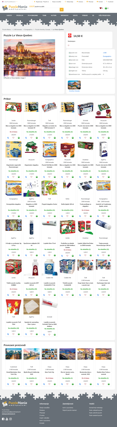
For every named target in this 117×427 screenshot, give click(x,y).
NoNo (67, 199)
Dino (49, 238)
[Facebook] (3, 419)
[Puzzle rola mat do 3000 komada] (80, 138)
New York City (49, 372)
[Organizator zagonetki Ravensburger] (8, 177)
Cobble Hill (49, 277)
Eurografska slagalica (14, 204)
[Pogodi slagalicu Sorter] (44, 216)
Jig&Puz (103, 159)
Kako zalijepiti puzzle (95, 410)
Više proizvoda (104, 15)
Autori (53, 15)
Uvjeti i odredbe (44, 418)
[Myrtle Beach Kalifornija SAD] (26, 384)
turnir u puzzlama (45, 420)
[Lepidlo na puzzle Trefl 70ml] (8, 334)
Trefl (49, 120)
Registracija (39, 1)
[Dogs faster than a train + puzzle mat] (80, 295)
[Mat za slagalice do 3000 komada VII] (26, 138)
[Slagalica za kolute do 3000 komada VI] (44, 138)
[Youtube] (7, 419)
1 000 (104, 52)
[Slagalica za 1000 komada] (26, 216)
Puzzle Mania (6, 29)
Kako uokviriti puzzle (95, 413)
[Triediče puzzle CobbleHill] (62, 295)
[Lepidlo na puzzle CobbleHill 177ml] (44, 295)
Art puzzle (103, 120)
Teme (44, 15)
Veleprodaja (70, 1)
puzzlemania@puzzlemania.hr (11, 412)
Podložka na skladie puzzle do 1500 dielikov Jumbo (67, 245)
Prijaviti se (46, 1)
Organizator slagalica (31, 165)
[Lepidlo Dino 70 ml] (44, 255)
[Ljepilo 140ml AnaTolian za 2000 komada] (80, 255)
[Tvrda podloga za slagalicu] (80, 216)
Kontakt (101, 1)
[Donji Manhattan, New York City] (8, 384)
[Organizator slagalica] (26, 177)
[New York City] (44, 384)
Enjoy (49, 367)
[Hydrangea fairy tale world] (98, 295)
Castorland (13, 367)
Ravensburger (31, 120)
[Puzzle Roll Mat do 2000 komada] (44, 177)
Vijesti (9, 15)
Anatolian (85, 159)
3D (93, 15)
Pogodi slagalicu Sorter (49, 204)
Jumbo (13, 120)
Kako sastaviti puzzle (95, 415)
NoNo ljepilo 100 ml (67, 204)
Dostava (81, 1)
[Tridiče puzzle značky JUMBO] (8, 295)
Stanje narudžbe (56, 1)
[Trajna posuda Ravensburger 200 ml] (98, 255)
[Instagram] (10, 419)
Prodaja (19, 15)
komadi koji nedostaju (96, 407)
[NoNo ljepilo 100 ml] (62, 216)
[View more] (13, 111)
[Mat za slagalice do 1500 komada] (62, 138)
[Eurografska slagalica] (8, 216)
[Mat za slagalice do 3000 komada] (8, 138)
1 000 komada (17, 29)
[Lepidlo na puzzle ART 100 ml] (26, 295)
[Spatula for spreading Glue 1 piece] (26, 334)
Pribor (85, 15)
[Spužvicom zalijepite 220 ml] (26, 255)
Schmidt (85, 120)
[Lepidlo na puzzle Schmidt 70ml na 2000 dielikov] (44, 335)
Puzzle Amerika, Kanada (42, 29)
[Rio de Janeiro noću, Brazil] (62, 384)
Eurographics (28, 29)
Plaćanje (91, 1)
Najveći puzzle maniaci (70, 410)
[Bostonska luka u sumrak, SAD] (80, 384)
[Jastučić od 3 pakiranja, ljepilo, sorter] (98, 216)
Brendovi (64, 15)
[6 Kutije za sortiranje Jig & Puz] (8, 255)
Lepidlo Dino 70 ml (50, 243)
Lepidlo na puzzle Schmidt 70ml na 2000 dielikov (49, 324)
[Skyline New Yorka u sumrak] (98, 384)
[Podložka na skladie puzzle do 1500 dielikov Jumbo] (62, 256)
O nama (42, 415)
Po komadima (33, 15)
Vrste (75, 15)
